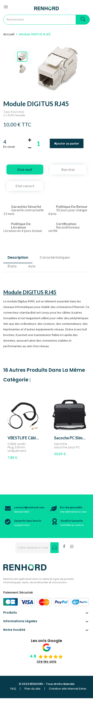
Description (18, 257)
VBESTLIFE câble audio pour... (23, 438)
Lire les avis (46, 661)
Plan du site (32, 689)
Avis (31, 266)
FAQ (13, 689)
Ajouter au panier (66, 143)
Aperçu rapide (28, 430)
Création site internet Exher (68, 689)
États (12, 266)
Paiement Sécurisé (18, 592)
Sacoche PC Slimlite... (69, 438)
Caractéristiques (55, 257)
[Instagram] (71, 547)
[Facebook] (64, 547)
